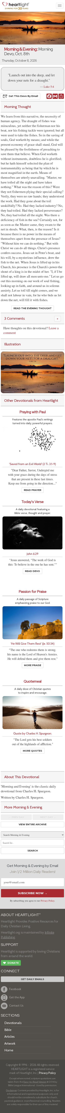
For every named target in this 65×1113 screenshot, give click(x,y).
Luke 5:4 (49, 86)
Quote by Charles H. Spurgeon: (32, 733)
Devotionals (13, 1023)
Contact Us (16, 1005)
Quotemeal (33, 681)
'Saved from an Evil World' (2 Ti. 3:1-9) (32, 464)
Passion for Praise (32, 591)
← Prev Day (16, 817)
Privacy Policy (47, 900)
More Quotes (32, 750)
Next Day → (48, 817)
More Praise (32, 665)
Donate (11, 963)
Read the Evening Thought (33, 308)
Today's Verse (33, 501)
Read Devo (32, 571)
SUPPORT (9, 944)
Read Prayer (32, 490)
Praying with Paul (33, 412)
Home (8, 1050)
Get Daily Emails (32, 979)
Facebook (15, 989)
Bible (7, 1030)
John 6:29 (32, 554)
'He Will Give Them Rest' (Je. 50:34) (32, 643)
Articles (9, 1037)
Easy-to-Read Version (35, 1081)
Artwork (9, 1043)
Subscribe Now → (32, 893)
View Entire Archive (32, 824)
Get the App (17, 997)
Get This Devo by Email (23, 96)
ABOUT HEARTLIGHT (20, 914)
